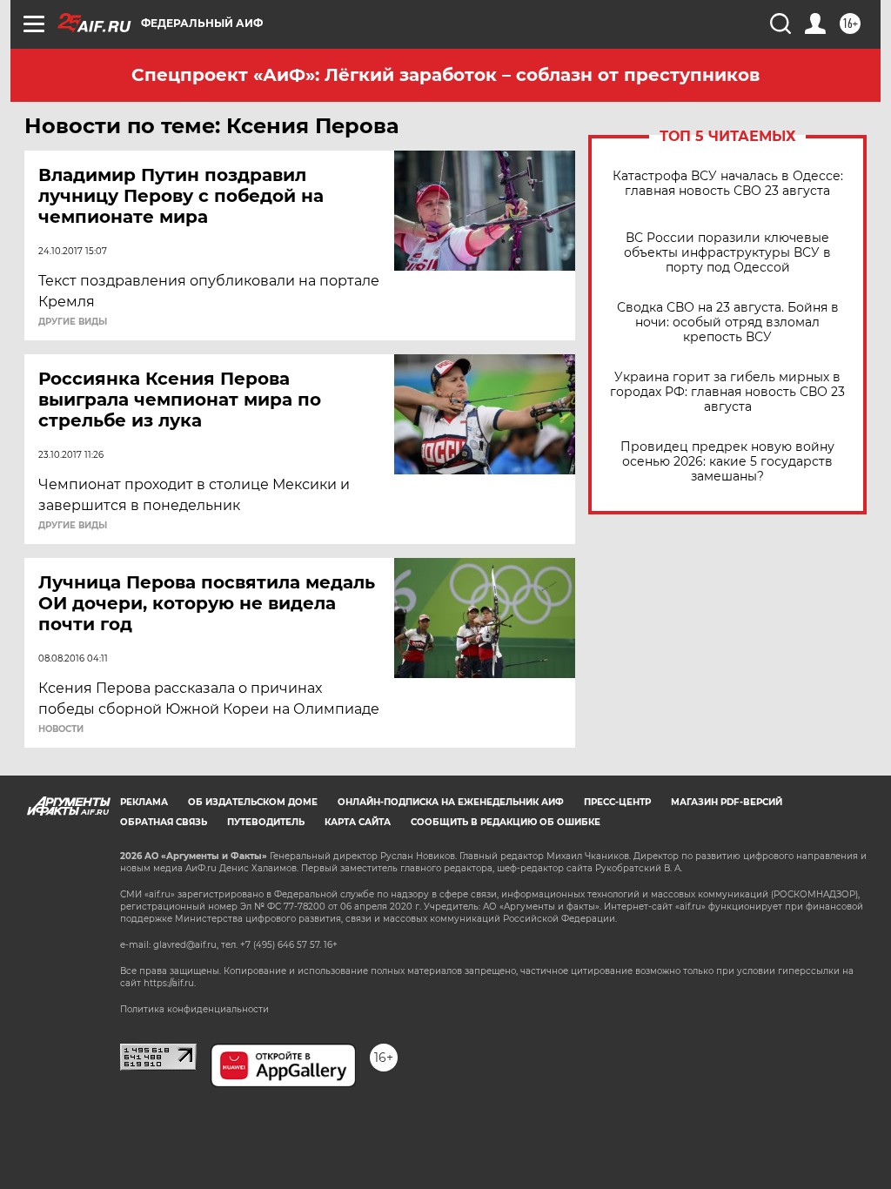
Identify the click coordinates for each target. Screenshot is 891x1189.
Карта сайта (358, 822)
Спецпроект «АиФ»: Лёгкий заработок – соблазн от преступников (445, 74)
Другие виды (72, 322)
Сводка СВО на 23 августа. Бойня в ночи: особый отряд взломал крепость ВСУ (728, 322)
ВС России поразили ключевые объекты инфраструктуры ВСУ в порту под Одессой (727, 253)
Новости (61, 729)
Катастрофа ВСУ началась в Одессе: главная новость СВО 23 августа (728, 183)
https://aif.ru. (170, 983)
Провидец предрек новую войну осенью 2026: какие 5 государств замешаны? (727, 462)
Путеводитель (266, 822)
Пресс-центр (617, 802)
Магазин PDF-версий (726, 802)
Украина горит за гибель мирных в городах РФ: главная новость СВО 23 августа (727, 392)
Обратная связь (163, 822)
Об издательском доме (253, 802)
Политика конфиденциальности (194, 1009)
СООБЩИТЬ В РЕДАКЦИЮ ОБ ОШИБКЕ (505, 822)
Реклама (144, 802)
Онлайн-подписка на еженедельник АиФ (451, 802)
